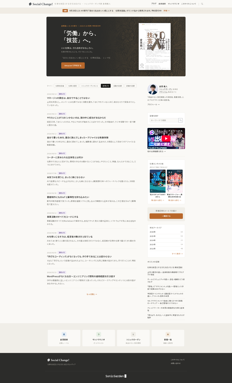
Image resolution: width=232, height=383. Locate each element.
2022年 (152, 248)
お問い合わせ (176, 363)
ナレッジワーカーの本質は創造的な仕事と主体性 (165, 309)
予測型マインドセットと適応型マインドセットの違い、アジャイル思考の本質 (165, 294)
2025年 (152, 236)
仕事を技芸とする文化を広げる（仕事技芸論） (165, 267)
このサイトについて (188, 3)
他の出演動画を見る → (156, 151)
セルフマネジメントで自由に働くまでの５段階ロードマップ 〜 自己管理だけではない (164, 302)
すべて (49, 86)
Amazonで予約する (72, 65)
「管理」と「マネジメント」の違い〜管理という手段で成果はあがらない (165, 287)
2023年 (152, 244)
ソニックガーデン (165, 89)
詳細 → (167, 10)
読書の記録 (130, 86)
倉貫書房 (162, 3)
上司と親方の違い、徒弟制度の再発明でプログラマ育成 (165, 273)
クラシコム (163, 92)
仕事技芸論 (60, 86)
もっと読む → (92, 294)
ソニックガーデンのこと (89, 86)
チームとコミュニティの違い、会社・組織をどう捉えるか (166, 280)
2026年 (152, 232)
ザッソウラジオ (173, 3)
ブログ (153, 3)
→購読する (166, 216)
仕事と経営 (72, 86)
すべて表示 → (177, 253)
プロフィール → (153, 104)
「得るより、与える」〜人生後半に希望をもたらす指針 (166, 316)
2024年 (152, 240)
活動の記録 (117, 86)
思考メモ (106, 86)
